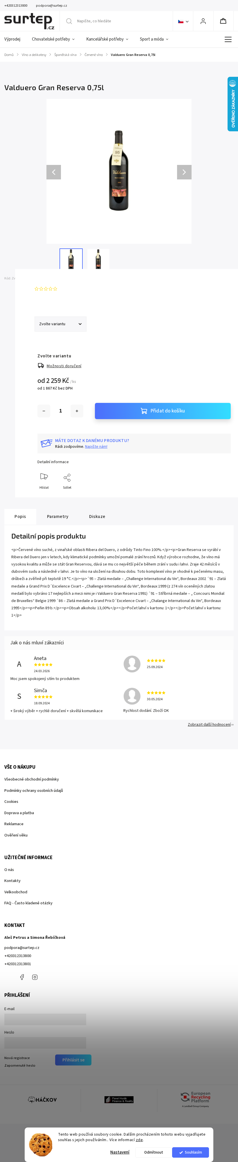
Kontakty (12, 881)
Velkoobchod (15, 892)
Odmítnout (153, 1152)
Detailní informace (53, 462)
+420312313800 (17, 956)
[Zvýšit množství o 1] (77, 411)
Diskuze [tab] (97, 516)
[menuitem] (15, 39)
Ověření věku (16, 835)
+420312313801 (17, 964)
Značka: (54, 278)
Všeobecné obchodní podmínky (31, 779)
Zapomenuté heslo (19, 1065)
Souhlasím (193, 1152)
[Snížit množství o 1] (43, 411)
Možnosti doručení (64, 366)
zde (139, 1140)
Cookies (11, 802)
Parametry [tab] (57, 516)
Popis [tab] (20, 516)
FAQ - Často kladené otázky (28, 903)
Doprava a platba (19, 813)
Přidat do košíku (168, 411)
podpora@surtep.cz (21, 948)
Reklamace (14, 824)
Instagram (34, 977)
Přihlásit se (73, 1060)
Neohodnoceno (72, 289)
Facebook (21, 977)
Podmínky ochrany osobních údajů (33, 791)
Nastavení (119, 1152)
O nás (9, 870)
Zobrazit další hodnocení (209, 725)
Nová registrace (17, 1058)
